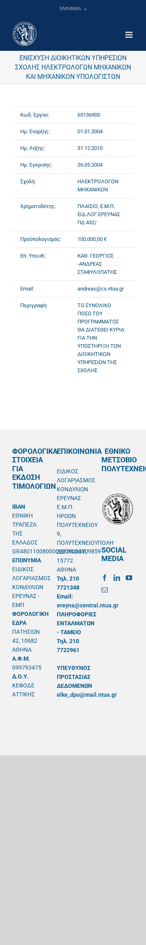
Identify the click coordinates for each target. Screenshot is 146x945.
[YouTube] (129, 577)
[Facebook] (104, 577)
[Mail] (104, 590)
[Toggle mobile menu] (129, 34)
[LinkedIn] (117, 577)
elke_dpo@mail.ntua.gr (87, 694)
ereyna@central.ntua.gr (87, 605)
